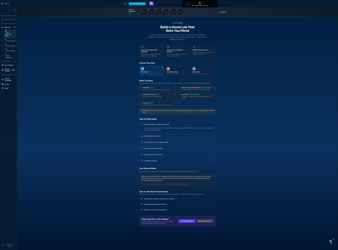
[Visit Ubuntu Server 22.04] (175, 94)
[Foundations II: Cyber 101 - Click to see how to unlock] (151, 12)
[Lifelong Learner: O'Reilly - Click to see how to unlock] (173, 12)
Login (125, 3)
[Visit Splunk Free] (214, 94)
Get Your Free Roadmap (137, 3)
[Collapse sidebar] (14, 10)
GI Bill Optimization (8, 56)
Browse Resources (204, 221)
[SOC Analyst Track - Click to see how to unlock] (158, 12)
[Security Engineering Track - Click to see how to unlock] (180, 12)
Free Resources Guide (8, 34)
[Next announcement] (155, 4)
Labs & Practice (10, 46)
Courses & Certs (10, 41)
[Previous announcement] (148, 4)
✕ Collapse (222, 12)
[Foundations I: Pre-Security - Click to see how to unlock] (144, 12)
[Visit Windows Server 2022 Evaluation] (214, 87)
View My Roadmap (185, 221)
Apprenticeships (10, 51)
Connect (188, 4)
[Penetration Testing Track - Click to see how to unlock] (165, 12)
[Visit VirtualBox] (175, 87)
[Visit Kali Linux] (175, 103)
